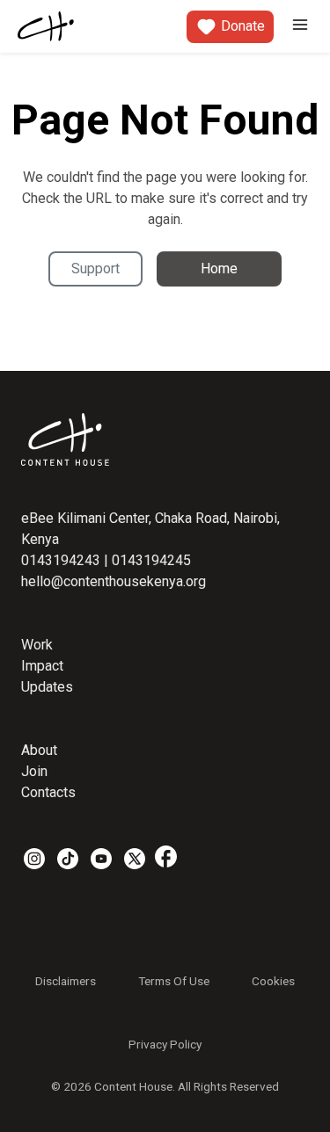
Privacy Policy (165, 1044)
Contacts (48, 792)
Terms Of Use (173, 981)
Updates (47, 686)
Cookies (273, 981)
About (39, 750)
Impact (42, 665)
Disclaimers (65, 981)
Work (37, 644)
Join (34, 771)
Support (95, 268)
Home (219, 268)
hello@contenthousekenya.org (113, 581)
